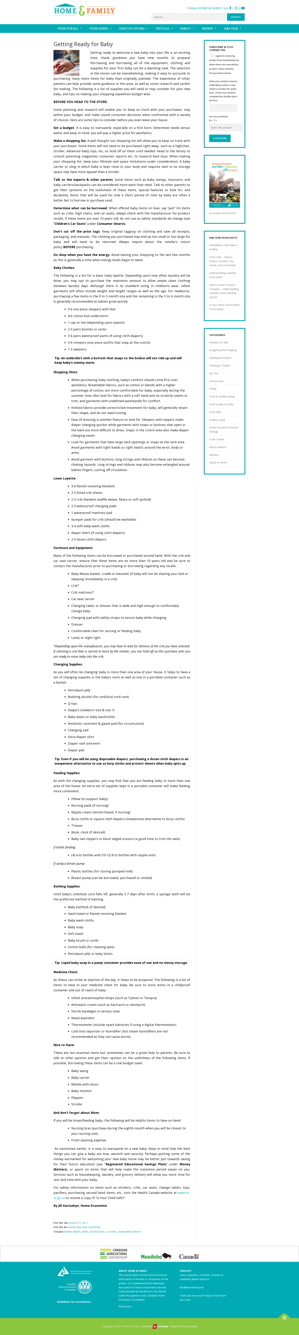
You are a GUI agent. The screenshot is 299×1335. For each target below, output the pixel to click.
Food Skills (215, 412)
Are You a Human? (218, 118)
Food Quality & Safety (221, 404)
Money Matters (217, 447)
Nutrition (214, 455)
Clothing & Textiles (219, 365)
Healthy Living (217, 419)
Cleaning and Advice (220, 357)
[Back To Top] (284, 1318)
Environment (216, 381)
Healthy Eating (131, 28)
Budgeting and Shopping (84, 1227)
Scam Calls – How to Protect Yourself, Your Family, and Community (222, 261)
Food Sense (98, 28)
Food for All (68, 28)
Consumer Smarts (130, 1231)
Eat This (213, 373)
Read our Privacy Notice (184, 1326)
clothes (111, 1231)
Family (185, 28)
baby (86, 1231)
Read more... (126, 1306)
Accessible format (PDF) (222, 213)
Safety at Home (218, 462)
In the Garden (216, 439)
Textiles (162, 28)
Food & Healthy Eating (221, 396)
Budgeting (97, 1231)
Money (207, 28)
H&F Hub (231, 28)
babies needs (72, 1231)
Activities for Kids (218, 342)
